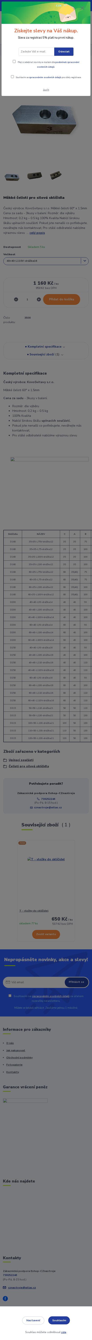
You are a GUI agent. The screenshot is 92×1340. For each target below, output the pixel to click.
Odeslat (64, 51)
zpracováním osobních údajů (45, 77)
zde (63, 1332)
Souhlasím (59, 1320)
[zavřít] (82, 8)
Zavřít (46, 89)
